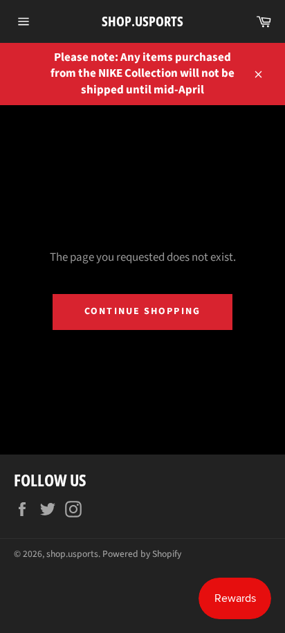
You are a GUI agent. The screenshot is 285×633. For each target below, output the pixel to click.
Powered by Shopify (141, 553)
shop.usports (142, 21)
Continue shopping (142, 311)
